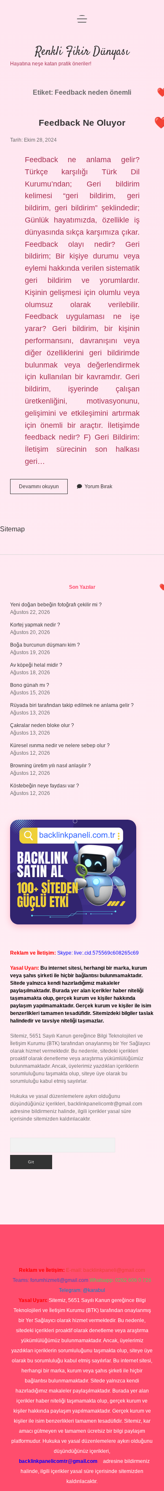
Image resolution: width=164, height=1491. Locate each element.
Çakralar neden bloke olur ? (42, 725)
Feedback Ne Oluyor (82, 122)
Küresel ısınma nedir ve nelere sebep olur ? (60, 745)
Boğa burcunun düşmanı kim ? (45, 645)
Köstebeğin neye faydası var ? (44, 786)
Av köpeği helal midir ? (36, 665)
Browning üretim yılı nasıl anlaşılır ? (50, 766)
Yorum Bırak (98, 486)
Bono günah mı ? (29, 685)
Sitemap (12, 529)
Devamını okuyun (43, 488)
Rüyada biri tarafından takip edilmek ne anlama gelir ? (72, 705)
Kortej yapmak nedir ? (35, 625)
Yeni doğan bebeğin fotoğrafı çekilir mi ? (56, 605)
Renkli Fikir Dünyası (82, 52)
